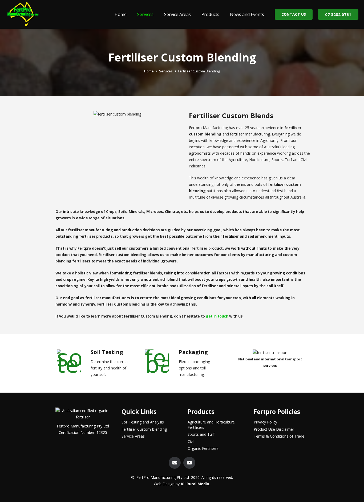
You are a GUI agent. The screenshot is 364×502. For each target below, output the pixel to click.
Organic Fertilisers (203, 448)
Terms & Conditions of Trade (279, 436)
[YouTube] (189, 463)
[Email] (175, 463)
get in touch (217, 316)
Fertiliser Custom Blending (144, 429)
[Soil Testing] (73, 361)
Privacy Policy (265, 422)
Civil (191, 441)
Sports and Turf (201, 434)
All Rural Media (195, 483)
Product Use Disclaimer (274, 429)
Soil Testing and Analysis (143, 422)
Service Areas (133, 436)
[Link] (23, 14)
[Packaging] (161, 361)
